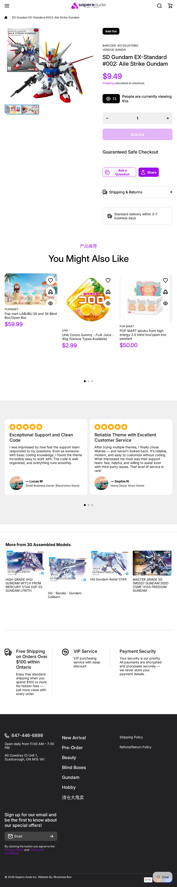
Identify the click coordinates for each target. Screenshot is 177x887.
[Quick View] (50, 303)
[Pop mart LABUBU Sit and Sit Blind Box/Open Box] (31, 289)
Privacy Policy (14, 850)
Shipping (108, 83)
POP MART (127, 326)
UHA (65, 330)
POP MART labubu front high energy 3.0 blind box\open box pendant (143, 334)
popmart (11, 309)
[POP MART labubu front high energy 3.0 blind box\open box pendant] (146, 297)
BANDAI (120, 49)
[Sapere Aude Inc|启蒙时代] (88, 6)
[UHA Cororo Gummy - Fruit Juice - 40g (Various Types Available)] (88, 299)
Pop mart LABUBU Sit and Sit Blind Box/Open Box (31, 315)
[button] (155, 172)
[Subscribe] (51, 836)
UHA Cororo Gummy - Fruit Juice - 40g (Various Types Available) (88, 337)
